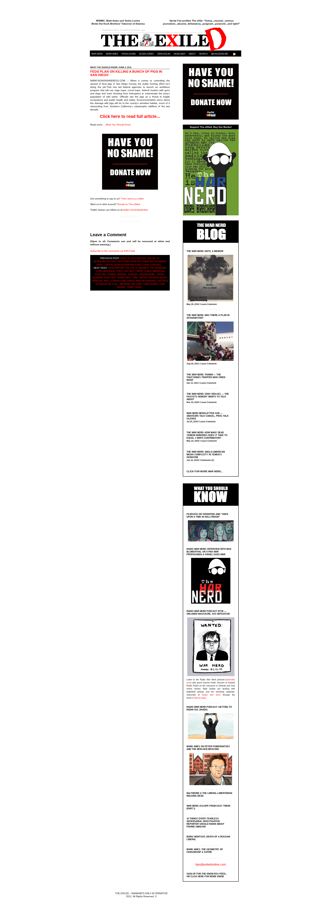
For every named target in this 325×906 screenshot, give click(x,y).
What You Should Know (103, 67)
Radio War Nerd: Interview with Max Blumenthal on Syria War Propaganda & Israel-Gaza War (209, 552)
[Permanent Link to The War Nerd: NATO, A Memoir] (211, 278)
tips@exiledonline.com (211, 864)
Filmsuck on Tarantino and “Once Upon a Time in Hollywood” (207, 515)
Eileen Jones (146, 54)
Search (203, 54)
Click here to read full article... (130, 116)
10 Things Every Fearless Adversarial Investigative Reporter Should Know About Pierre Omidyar (205, 822)
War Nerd (97, 54)
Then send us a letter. (132, 198)
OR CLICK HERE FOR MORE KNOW (205, 876)
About (192, 54)
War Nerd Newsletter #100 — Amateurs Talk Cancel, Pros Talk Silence (208, 416)
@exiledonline (219, 54)
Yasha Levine (128, 54)
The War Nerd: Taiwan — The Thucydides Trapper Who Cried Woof (206, 377)
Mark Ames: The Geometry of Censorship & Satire (205, 850)
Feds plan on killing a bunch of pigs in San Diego (126, 73)
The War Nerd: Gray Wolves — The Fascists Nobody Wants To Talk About (208, 397)
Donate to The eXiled (128, 204)
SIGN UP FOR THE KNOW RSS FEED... (207, 873)
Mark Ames (112, 54)
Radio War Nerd (211, 695)
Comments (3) (207, 460)
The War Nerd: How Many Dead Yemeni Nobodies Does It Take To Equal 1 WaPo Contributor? (207, 435)
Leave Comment (209, 304)
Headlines (179, 54)
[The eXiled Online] (165, 51)
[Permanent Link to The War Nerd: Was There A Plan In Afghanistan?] (211, 341)
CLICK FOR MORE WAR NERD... (205, 471)
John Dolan (163, 54)
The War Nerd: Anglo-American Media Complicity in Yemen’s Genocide (206, 455)
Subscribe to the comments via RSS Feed (112, 251)
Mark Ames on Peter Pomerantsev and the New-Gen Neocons (208, 747)
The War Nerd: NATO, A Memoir (205, 251)
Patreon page (199, 698)
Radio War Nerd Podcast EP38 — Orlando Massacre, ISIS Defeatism (208, 612)
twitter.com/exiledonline (135, 209)
